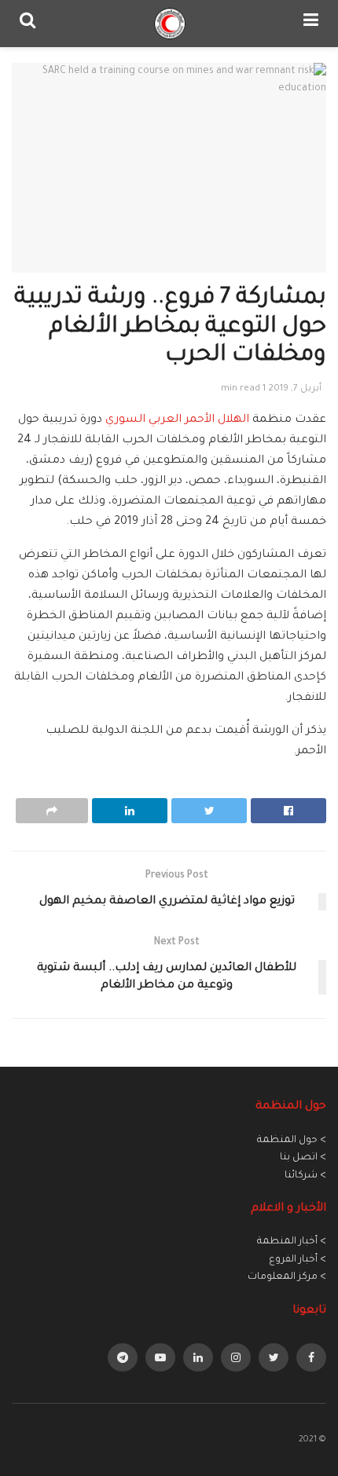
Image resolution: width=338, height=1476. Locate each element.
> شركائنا (305, 1175)
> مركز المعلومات (287, 1277)
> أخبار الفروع (297, 1259)
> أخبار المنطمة (291, 1241)
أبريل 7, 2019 (294, 389)
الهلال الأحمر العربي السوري (178, 420)
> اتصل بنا (303, 1157)
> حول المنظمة (291, 1140)
